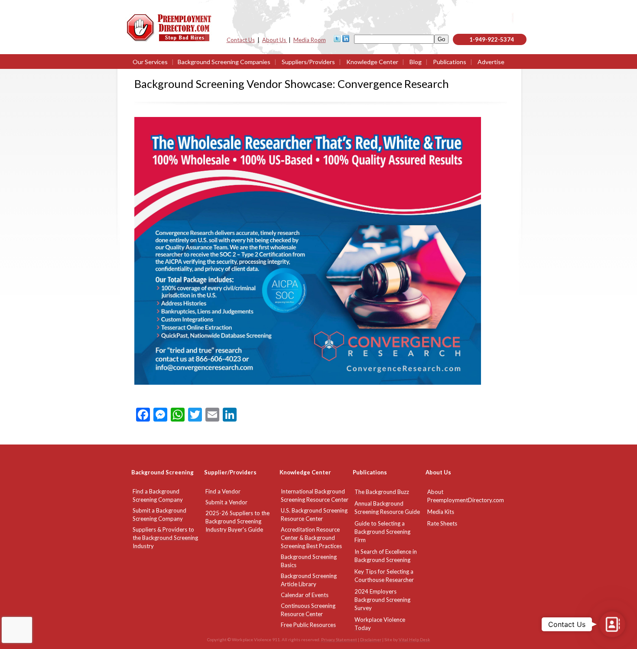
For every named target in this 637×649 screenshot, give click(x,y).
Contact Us (241, 39)
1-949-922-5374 (491, 39)
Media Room (309, 39)
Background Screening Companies (224, 61)
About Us (274, 39)
